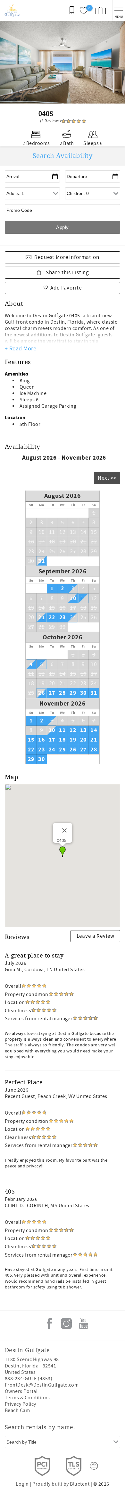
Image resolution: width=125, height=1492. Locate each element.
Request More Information (66, 257)
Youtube (83, 1323)
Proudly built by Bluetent (60, 1484)
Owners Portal (21, 1391)
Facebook (49, 1323)
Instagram (66, 1323)
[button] (62, 852)
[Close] (64, 830)
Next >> (107, 478)
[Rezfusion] (93, 1466)
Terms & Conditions (27, 1398)
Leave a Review (95, 936)
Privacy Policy (20, 1404)
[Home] (12, 10)
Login (22, 1484)
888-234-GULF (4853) (28, 1378)
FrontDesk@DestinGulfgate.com (42, 1385)
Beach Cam (17, 1410)
